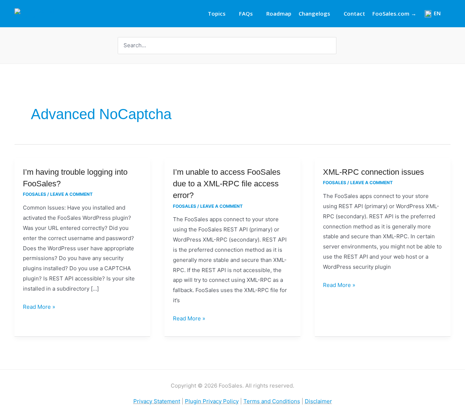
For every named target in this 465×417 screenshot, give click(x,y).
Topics (217, 13)
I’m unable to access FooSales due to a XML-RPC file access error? (226, 183)
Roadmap (278, 13)
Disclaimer (318, 401)
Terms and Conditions (271, 401)
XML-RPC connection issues (373, 172)
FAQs (246, 13)
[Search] (331, 45)
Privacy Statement (156, 401)
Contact (354, 13)
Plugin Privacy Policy (212, 401)
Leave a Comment (71, 194)
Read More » (39, 306)
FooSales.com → (394, 13)
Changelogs (314, 13)
